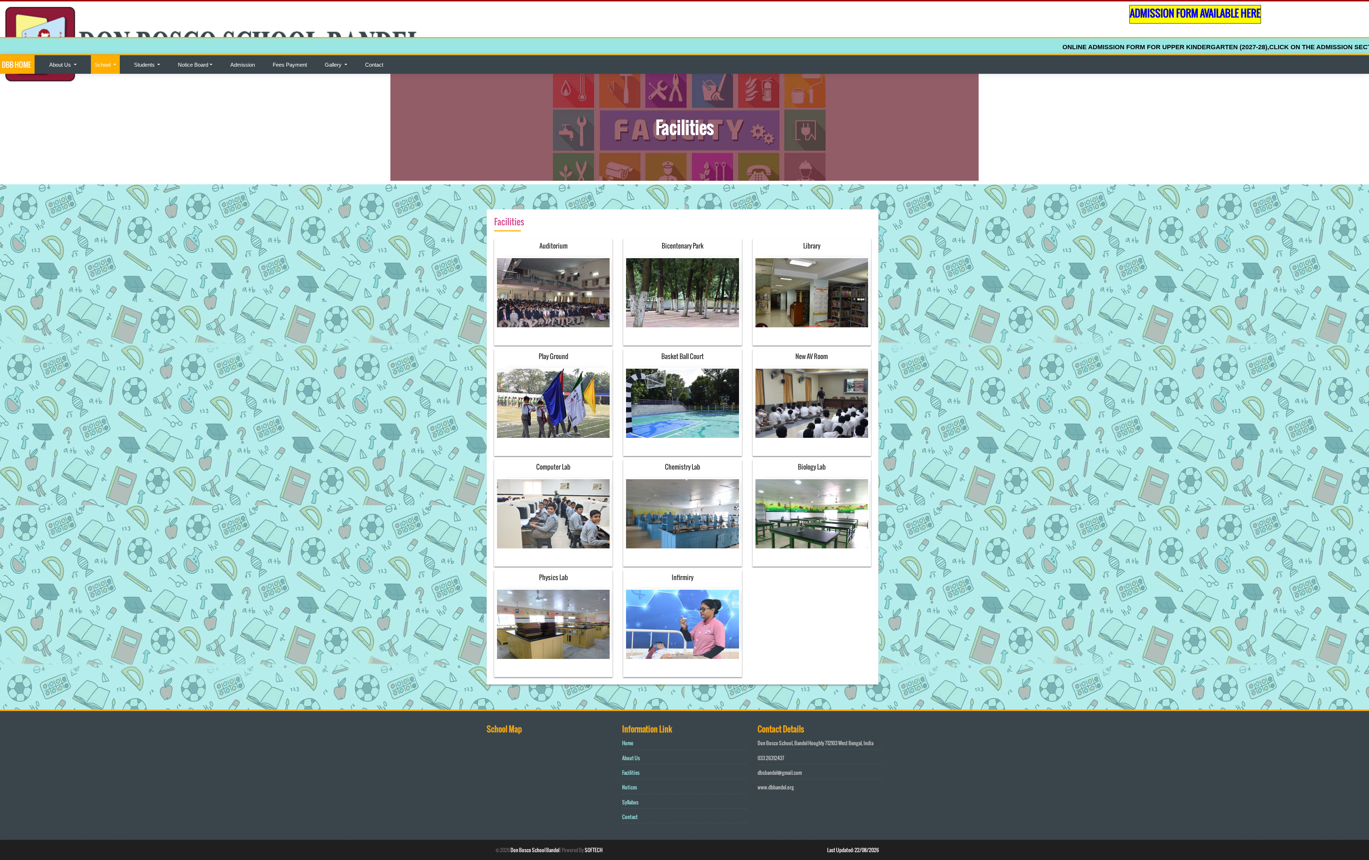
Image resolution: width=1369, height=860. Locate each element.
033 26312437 (771, 758)
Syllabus (630, 802)
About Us (60, 65)
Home (627, 743)
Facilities (631, 772)
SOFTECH (594, 850)
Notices (629, 787)
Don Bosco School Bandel (535, 850)
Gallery (334, 65)
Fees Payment (290, 65)
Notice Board (193, 65)
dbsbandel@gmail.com (780, 772)
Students (145, 65)
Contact (374, 65)
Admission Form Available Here (1195, 13)
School (103, 65)
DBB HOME (16, 64)
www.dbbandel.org (776, 787)
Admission (242, 65)
